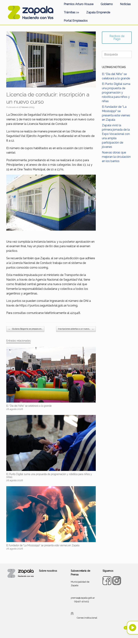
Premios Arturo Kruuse (78, 4)
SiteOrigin (73, 631)
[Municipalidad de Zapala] (31, 12)
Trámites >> (71, 12)
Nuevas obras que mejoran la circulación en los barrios (116, 157)
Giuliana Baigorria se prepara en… (25, 329)
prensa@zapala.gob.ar (83, 597)
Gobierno (107, 4)
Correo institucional (87, 617)
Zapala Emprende (98, 12)
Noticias (125, 4)
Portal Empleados (76, 20)
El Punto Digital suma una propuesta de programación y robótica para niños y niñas (116, 92)
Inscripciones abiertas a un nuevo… (76, 329)
